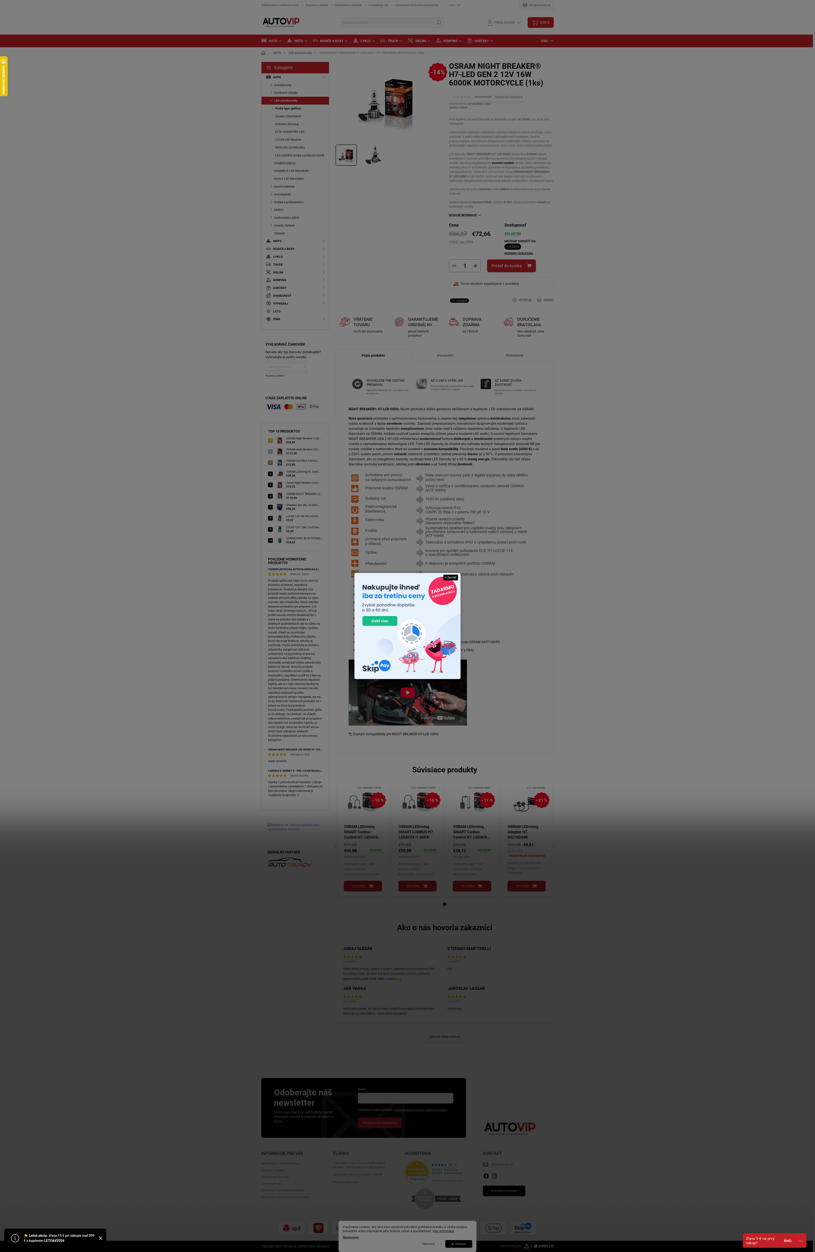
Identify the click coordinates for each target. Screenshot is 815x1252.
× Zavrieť (450, 577)
